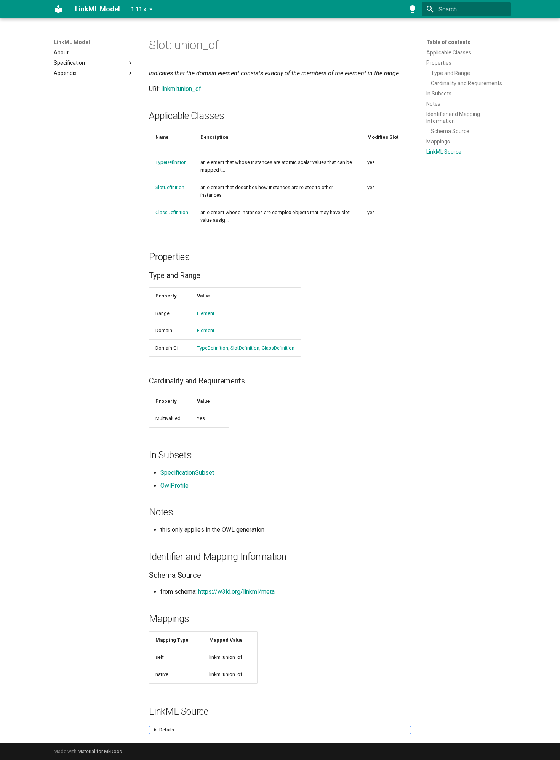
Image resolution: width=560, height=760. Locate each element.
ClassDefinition (171, 212)
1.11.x (138, 9)
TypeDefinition (171, 162)
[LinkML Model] (58, 9)
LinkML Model (72, 42)
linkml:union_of (181, 88)
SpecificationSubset (187, 472)
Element (205, 313)
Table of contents (448, 42)
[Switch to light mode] (412, 9)
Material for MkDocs (100, 751)
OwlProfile (174, 485)
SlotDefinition (169, 187)
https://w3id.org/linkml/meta (236, 591)
